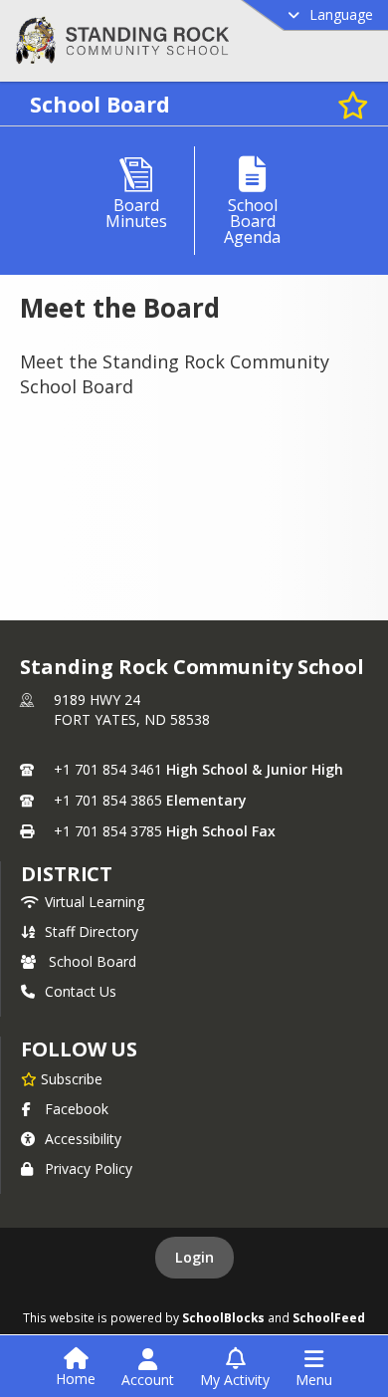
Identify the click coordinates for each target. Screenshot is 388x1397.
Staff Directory (91, 931)
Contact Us (80, 991)
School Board (92, 961)
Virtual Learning (94, 901)
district (66, 873)
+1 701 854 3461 (108, 769)
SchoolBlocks (223, 1317)
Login (194, 1257)
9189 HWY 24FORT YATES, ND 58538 (132, 709)
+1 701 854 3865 (108, 800)
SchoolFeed (328, 1317)
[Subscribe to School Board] (353, 104)
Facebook (76, 1108)
